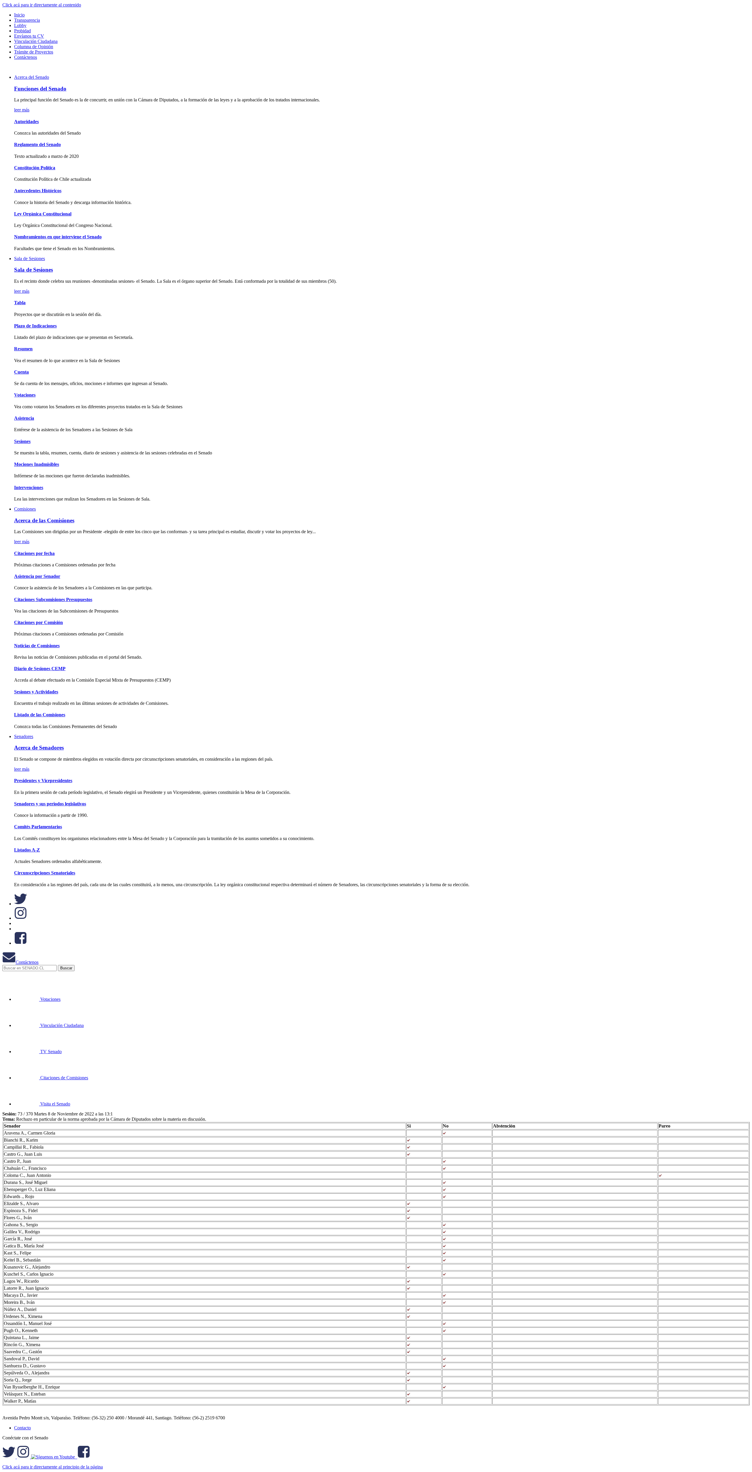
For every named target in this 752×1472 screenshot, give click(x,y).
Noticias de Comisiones (37, 645)
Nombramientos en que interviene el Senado (58, 236)
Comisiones (25, 508)
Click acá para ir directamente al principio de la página (52, 1466)
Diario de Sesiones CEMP (40, 668)
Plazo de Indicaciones (35, 325)
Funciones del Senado (40, 89)
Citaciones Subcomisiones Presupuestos (53, 599)
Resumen (23, 348)
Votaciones (25, 394)
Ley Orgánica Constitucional (42, 213)
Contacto (22, 1427)
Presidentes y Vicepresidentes (43, 780)
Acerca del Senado (31, 77)
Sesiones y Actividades (36, 691)
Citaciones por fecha (34, 553)
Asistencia (24, 418)
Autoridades (26, 121)
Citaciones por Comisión (38, 622)
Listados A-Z (27, 849)
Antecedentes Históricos (37, 190)
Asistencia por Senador (37, 576)
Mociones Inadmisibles (36, 464)
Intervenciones (28, 487)
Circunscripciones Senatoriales (44, 872)
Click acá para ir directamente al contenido (41, 4)
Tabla (20, 302)
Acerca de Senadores (39, 748)
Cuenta (21, 371)
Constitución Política (34, 167)
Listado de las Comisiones (39, 714)
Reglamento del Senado (37, 144)
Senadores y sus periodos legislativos (50, 803)
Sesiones (22, 441)
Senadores (23, 736)
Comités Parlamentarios (38, 826)
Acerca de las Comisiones (44, 520)
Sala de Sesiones (29, 258)
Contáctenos (27, 962)
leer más (21, 109)
